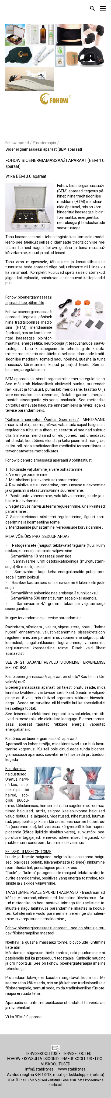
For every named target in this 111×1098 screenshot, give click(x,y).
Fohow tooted (17, 143)
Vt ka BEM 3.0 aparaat (25, 176)
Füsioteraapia (44, 143)
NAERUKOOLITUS (77, 1059)
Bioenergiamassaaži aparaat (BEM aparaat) (43, 149)
